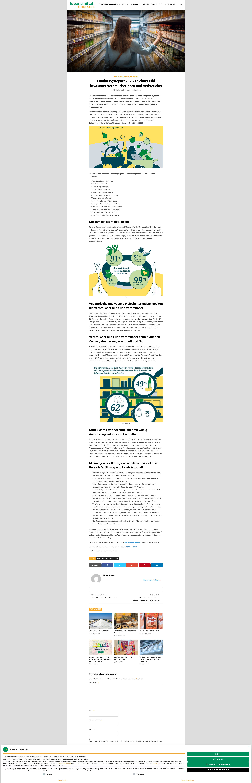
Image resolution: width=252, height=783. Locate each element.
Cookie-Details (62, 780)
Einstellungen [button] (156, 763)
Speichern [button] (218, 754)
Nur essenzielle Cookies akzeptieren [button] (218, 764)
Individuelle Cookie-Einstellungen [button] (218, 769)
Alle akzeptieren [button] (218, 759)
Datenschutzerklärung (65, 763)
